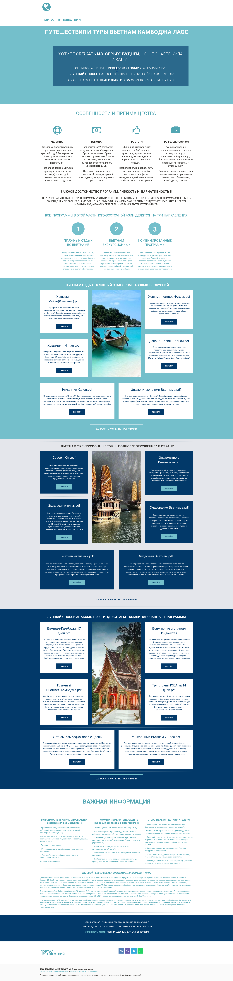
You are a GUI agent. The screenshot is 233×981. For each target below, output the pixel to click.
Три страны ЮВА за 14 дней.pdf (169, 687)
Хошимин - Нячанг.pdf (63, 345)
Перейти (64, 326)
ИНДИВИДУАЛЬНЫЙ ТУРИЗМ (119, 13)
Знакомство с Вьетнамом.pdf (169, 459)
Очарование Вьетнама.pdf (169, 507)
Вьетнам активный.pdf (77, 556)
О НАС (178, 13)
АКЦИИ (168, 13)
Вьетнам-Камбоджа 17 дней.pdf (64, 630)
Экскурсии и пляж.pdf (64, 505)
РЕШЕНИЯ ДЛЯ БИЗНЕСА (149, 13)
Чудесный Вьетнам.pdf (156, 556)
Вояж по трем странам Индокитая (169, 630)
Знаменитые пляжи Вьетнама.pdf (156, 389)
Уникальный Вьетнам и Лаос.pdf (156, 736)
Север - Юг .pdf (64, 457)
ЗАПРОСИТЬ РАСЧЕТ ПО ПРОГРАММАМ (116, 428)
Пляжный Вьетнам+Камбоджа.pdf (64, 687)
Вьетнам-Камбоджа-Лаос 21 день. (77, 736)
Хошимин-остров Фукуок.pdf (169, 296)
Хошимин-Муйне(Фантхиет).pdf (63, 298)
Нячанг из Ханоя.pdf (77, 389)
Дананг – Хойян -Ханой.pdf (169, 340)
